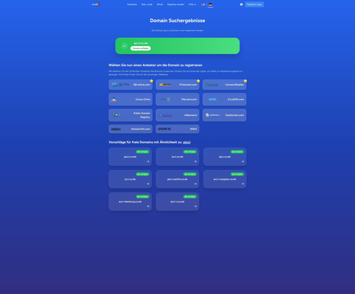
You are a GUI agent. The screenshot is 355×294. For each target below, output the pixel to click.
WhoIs (160, 4)
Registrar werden (175, 4)
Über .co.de (146, 4)
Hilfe (191, 4)
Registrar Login (254, 4)
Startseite (132, 4)
